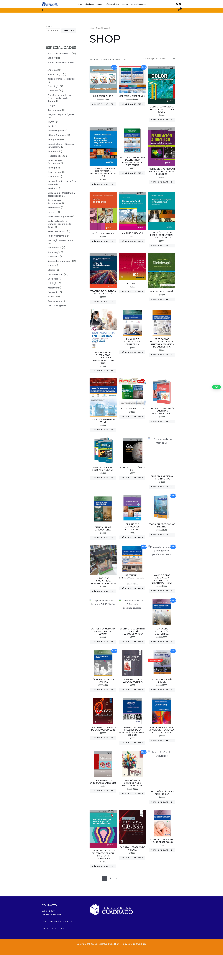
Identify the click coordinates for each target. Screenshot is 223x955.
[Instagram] (180, 4)
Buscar (49, 26)
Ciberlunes (89, 4)
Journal (125, 4)
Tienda (99, 4)
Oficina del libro (112, 4)
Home (79, 4)
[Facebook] (177, 4)
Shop (98, 28)
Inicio (92, 28)
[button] (43, 10)
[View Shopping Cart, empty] (179, 10)
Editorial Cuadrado (138, 4)
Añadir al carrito (103, 104)
